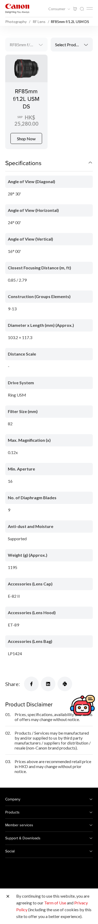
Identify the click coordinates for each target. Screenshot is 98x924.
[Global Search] (82, 9)
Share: (12, 684)
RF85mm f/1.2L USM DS (26, 98)
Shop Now (26, 138)
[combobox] (26, 44)
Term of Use (55, 902)
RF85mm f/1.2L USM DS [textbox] (28, 44)
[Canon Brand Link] (17, 8)
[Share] (31, 684)
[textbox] (72, 44)
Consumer (57, 9)
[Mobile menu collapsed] (90, 8)
